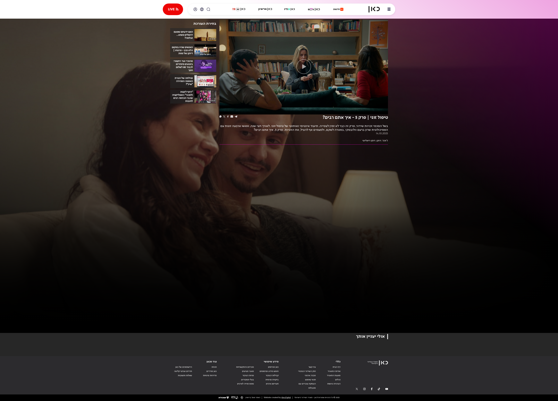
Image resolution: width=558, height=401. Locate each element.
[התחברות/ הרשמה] (195, 9)
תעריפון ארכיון (272, 384)
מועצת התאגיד (333, 375)
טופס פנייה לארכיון (245, 384)
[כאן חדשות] (338, 9)
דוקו (379, 140)
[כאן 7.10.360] (238, 9)
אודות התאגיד (334, 371)
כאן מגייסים (273, 367)
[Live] (173, 9)
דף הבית (336, 367)
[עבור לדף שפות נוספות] (202, 9)
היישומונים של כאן (183, 367)
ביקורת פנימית (272, 380)
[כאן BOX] (314, 9)
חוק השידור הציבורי (307, 371)
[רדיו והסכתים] (289, 9)
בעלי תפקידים (247, 380)
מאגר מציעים (248, 371)
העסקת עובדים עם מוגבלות (307, 386)
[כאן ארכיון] (265, 9)
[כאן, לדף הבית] (372, 9)
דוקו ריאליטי (368, 140)
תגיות (214, 367)
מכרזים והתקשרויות (245, 367)
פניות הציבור (248, 375)
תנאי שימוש (310, 380)
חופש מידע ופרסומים (269, 371)
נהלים (337, 380)
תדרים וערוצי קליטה (183, 371)
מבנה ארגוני (310, 375)
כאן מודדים (211, 371)
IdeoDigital (286, 398)
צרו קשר (312, 367)
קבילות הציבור (272, 375)
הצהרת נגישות (333, 384)
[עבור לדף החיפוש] (208, 9)
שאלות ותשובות (185, 375)
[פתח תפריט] (389, 9)
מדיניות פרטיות (210, 375)
